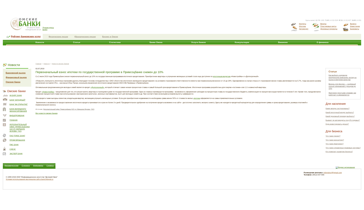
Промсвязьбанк (17, 140)
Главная (38, 64)
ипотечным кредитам (222, 76)
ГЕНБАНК (13, 120)
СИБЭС (13, 149)
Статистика (115, 42)
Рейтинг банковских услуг (26, 36)
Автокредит (303, 29)
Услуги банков (198, 42)
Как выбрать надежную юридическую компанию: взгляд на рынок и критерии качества (342, 77)
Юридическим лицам (85, 36)
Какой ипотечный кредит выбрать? (340, 113)
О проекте (26, 166)
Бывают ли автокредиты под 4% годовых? (343, 120)
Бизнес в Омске (110, 36)
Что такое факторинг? (335, 144)
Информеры (38, 166)
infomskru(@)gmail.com (332, 173)
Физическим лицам (58, 36)
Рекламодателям (11, 166)
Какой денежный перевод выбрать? (340, 116)
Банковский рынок (16, 73)
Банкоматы (354, 29)
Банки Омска (156, 42)
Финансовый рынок (16, 77)
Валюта (353, 24)
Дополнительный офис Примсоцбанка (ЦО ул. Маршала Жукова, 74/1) (20, 128)
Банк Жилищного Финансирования (18, 110)
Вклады (323, 24)
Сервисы (50, 166)
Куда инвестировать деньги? (337, 124)
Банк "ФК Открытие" (19, 104)
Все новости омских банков (46, 113)
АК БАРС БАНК (16, 95)
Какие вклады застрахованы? (337, 109)
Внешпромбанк (17, 116)
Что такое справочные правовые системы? (343, 148)
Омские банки (13, 82)
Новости (39, 42)
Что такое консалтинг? (335, 140)
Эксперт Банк (16, 154)
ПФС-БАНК (14, 145)
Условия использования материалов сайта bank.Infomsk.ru (29, 179)
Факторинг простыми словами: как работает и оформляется (342, 94)
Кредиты (302, 24)
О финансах (323, 42)
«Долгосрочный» (97, 87)
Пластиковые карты (328, 26)
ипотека (197, 98)
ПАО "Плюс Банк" (17, 136)
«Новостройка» (48, 92)
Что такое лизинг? (333, 136)
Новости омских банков (60, 64)
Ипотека (302, 26)
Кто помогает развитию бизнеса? (339, 152)
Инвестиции (355, 26)
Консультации (242, 42)
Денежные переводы (328, 29)
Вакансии (283, 42)
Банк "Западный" (17, 100)
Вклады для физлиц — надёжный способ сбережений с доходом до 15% (342, 86)
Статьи (76, 42)
